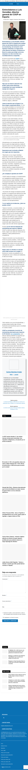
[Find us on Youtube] (10, 717)
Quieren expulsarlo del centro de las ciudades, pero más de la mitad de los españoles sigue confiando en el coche (16, 687)
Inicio (2, 743)
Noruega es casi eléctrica (10, 1)
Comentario (5, 579)
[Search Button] (26, 4)
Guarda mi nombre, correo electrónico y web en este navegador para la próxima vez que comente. (15, 613)
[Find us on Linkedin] (12, 717)
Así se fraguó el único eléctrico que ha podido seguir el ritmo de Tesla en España (17, 676)
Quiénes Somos (4, 746)
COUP (17, 58)
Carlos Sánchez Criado (14, 372)
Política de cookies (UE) (5, 759)
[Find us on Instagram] (6, 717)
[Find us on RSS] (8, 717)
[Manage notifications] (3, 767)
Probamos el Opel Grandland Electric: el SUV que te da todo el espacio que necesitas (16, 662)
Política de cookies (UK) (5, 761)
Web (3, 607)
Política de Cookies (4, 757)
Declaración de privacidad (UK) (7, 764)
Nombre (4, 595)
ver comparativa (15, 334)
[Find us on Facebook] (1, 717)
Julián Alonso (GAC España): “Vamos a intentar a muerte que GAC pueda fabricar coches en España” (13, 563)
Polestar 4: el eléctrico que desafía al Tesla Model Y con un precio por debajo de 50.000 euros (16, 657)
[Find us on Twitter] (3, 717)
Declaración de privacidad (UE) (7, 755)
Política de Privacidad (5, 752)
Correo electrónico (6, 601)
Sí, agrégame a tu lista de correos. (10, 617)
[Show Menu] (1, 4)
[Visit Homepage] (14, 3)
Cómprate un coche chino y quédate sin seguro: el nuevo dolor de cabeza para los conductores (16, 681)
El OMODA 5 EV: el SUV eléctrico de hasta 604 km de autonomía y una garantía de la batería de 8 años (16, 651)
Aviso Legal (3, 750)
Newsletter (3, 748)
